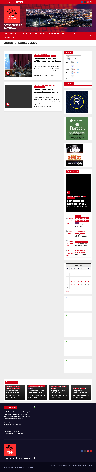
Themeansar (32, 467)
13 (78, 278)
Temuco (42, 87)
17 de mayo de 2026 (41, 64)
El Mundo (33, 33)
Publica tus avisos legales (49, 33)
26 (74, 284)
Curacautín (77, 196)
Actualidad (37, 54)
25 (71, 284)
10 (67, 278)
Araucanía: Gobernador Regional (42, 56)
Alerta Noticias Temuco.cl (19, 458)
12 (74, 278)
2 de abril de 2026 (40, 95)
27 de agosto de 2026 (74, 206)
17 (67, 281)
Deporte (83, 196)
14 (81, 278)
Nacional (24, 33)
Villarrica (82, 233)
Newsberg (24, 467)
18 (71, 281)
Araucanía (13, 33)
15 (85, 278)
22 (85, 281)
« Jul (67, 291)
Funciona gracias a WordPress (11, 467)
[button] (91, 35)
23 (89, 281)
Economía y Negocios (79, 252)
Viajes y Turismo (71, 198)
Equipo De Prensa (54, 64)
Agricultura (85, 241)
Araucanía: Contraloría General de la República (80, 218)
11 (71, 278)
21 (81, 281)
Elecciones (36, 87)
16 (88, 278)
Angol (83, 231)
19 (74, 281)
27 (78, 284)
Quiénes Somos (10, 37)
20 (78, 281)
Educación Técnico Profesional (48, 85)
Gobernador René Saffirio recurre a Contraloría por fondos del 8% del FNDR (81, 227)
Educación (53, 56)
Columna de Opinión (69, 33)
